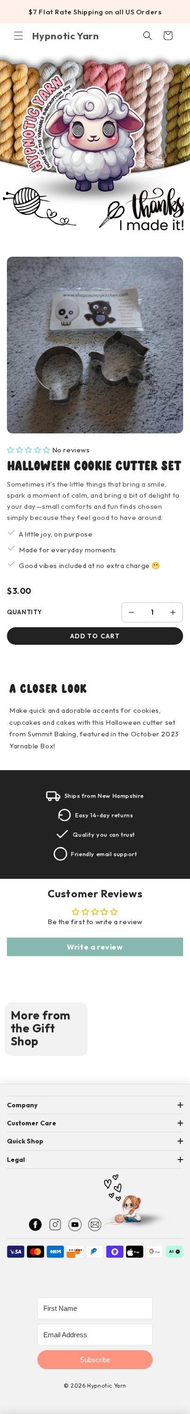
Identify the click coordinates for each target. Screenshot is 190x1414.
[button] (18, 35)
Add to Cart (95, 636)
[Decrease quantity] (131, 612)
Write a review (95, 946)
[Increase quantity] (173, 612)
